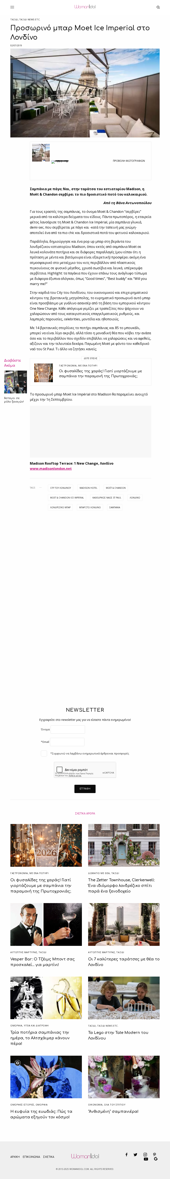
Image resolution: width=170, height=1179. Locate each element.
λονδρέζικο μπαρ (60, 507)
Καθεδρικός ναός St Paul (106, 497)
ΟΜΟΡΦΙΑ (16, 1025)
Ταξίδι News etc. (29, 19)
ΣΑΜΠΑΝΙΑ (114, 507)
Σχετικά (48, 1157)
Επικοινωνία (31, 1157)
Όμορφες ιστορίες (22, 1104)
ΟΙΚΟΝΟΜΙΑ (95, 1104)
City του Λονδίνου (60, 487)
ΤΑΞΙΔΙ (14, 19)
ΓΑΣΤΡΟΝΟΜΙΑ (68, 365)
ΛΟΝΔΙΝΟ (135, 497)
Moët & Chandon (116, 487)
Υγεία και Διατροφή (36, 1025)
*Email (45, 742)
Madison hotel (88, 487)
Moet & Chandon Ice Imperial (67, 497)
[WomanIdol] (84, 7)
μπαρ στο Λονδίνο (90, 507)
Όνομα (45, 729)
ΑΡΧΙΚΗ (15, 1157)
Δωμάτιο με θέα (99, 873)
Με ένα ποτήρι (87, 365)
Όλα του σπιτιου (114, 1104)
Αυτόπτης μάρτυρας (23, 952)
